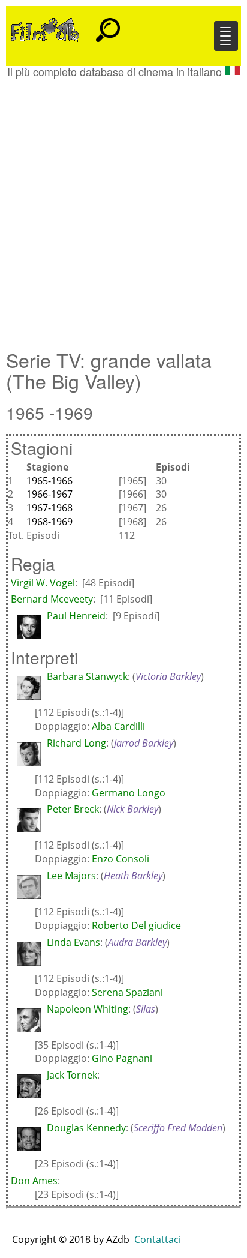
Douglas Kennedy (86, 1127)
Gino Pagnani (122, 1058)
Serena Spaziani (127, 992)
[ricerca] (108, 24)
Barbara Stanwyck (87, 676)
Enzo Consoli (120, 858)
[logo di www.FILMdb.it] (45, 28)
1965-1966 (49, 480)
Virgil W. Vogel (43, 582)
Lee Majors (71, 875)
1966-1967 (49, 494)
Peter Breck (73, 809)
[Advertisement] (123, 207)
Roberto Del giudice (136, 925)
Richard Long (76, 743)
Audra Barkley (137, 942)
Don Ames (34, 1180)
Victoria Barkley (168, 676)
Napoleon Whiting (87, 1009)
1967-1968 (49, 507)
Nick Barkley (132, 809)
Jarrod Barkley (143, 743)
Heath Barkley (133, 875)
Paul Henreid (76, 615)
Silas (145, 1009)
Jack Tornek (72, 1075)
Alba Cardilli (118, 726)
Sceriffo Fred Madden (178, 1127)
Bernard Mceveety (52, 599)
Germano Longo (128, 792)
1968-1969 (49, 521)
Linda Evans (73, 942)
